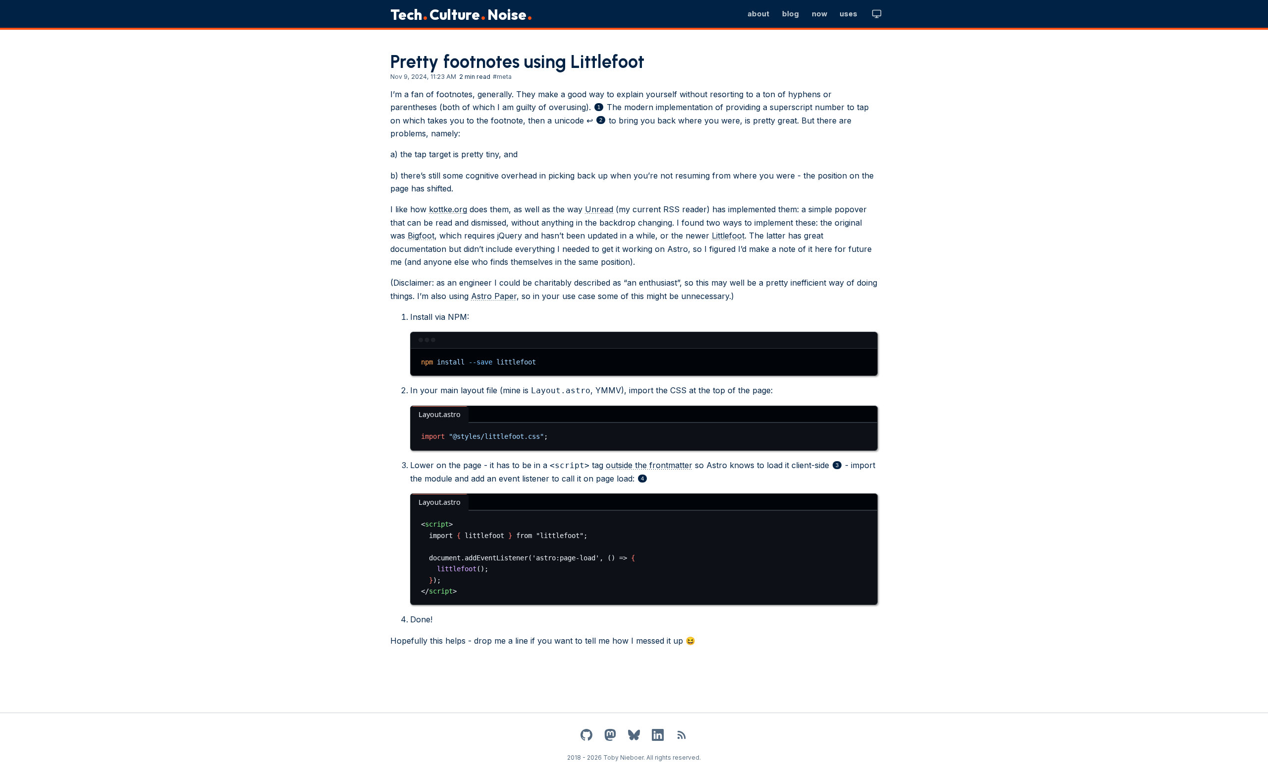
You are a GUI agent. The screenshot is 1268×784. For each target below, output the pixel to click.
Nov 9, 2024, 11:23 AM (423, 77)
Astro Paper (494, 296)
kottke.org (448, 209)
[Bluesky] (634, 736)
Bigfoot (421, 236)
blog (790, 13)
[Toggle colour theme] (877, 14)
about (758, 13)
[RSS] (681, 736)
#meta (502, 77)
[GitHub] (586, 736)
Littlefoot (728, 236)
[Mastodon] (610, 736)
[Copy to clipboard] (865, 360)
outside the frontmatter (649, 465)
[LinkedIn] (658, 736)
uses (848, 13)
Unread (599, 209)
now (819, 13)
